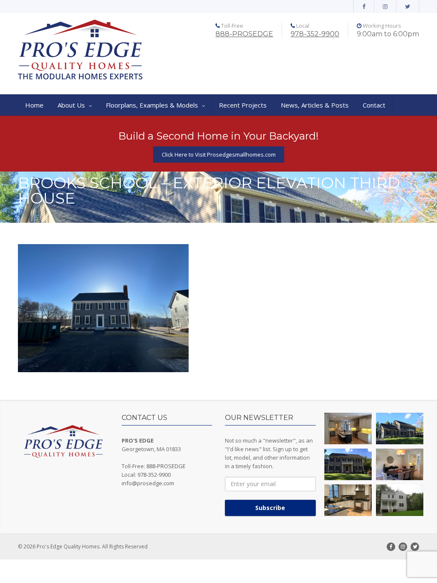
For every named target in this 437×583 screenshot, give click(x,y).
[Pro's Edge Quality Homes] (80, 50)
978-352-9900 (315, 34)
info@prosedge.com (148, 483)
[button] (348, 428)
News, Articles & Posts (315, 105)
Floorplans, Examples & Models (152, 105)
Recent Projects (243, 105)
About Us (71, 105)
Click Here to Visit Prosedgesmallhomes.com (219, 154)
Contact (374, 105)
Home (34, 105)
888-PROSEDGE (244, 34)
